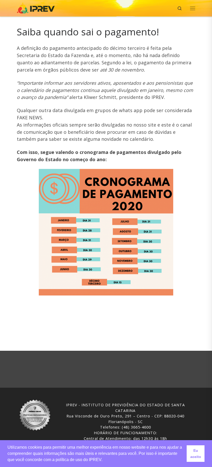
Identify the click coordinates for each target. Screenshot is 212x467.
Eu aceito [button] (195, 453)
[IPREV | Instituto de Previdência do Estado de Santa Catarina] (36, 8)
